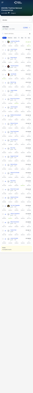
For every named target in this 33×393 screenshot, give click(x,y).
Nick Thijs (12, 148)
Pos (4, 37)
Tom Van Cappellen (15, 205)
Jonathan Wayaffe (14, 41)
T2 (25, 37)
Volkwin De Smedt (14, 172)
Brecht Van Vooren (15, 98)
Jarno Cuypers (14, 107)
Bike (22, 37)
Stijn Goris (13, 180)
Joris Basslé (13, 74)
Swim (15, 37)
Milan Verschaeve (14, 222)
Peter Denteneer (14, 131)
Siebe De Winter (14, 197)
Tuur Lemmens (14, 139)
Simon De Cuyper (14, 189)
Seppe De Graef (14, 156)
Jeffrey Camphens (14, 213)
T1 (18, 37)
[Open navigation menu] (2, 2)
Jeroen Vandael (14, 238)
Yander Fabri (13, 230)
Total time (10, 37)
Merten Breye (13, 164)
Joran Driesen (13, 49)
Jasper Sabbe (13, 90)
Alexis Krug (13, 82)
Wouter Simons (14, 123)
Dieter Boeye (13, 57)
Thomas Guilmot (14, 65)
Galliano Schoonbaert (15, 115)
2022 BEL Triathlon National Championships (11, 9)
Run (29, 37)
